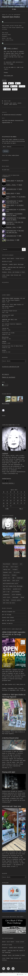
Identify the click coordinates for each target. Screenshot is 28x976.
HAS (13, 578)
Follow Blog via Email (9, 136)
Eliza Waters (10, 240)
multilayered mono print (10, 583)
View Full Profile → (8, 483)
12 (21, 497)
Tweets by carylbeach (8, 377)
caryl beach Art (10, 2)
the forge (6, 600)
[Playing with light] (14, 789)
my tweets (5, 374)
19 (21, 500)
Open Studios (13, 104)
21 (3, 503)
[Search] (24, 249)
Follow (6, 151)
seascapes (15, 597)
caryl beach (14, 566)
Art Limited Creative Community (12, 324)
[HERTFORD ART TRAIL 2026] (14, 850)
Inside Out (20, 180)
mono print (15, 580)
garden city (6, 578)
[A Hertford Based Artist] (14, 749)
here (11, 64)
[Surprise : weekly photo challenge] (20, 526)
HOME (20, 227)
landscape (20, 578)
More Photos (5, 403)
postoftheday (16, 591)
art (21, 564)
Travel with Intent (8, 617)
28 (3, 506)
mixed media (6, 580)
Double (4, 350)
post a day (6, 591)
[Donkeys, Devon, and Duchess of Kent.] (8, 538)
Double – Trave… (11, 184)
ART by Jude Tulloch (8, 620)
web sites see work (9, 603)
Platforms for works (8, 332)
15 (7, 500)
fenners (14, 575)
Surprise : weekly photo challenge (12, 264)
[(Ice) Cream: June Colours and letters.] (20, 551)
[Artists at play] (20, 518)
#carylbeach (6, 564)
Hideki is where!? (12, 48)
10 (14, 497)
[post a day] (3, 968)
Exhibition (6, 575)
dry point (17, 572)
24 (14, 503)
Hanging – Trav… (11, 227)
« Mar (7, 508)
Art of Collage (6, 614)
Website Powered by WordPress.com (11, 972)
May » (21, 508)
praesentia (6, 594)
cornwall (15, 569)
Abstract (15, 564)
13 (24, 497)
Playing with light (8, 315)
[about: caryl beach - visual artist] (8, 524)
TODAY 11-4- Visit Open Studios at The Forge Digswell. (13, 695)
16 (10, 500)
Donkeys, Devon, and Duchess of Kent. (13, 272)
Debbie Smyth (10, 180)
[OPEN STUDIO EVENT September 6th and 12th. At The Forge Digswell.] (14, 668)
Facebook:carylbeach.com (10, 366)
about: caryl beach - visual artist (13, 258)
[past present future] (13, 968)
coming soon (6, 569)
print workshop (16, 594)
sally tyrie (6, 597)
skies (22, 597)
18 (17, 500)
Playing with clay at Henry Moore (12, 346)
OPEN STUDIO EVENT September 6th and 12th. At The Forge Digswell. (13, 634)
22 (7, 503)
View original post (8, 75)
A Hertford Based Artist (9, 310)
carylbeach (17, 14)
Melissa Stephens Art (8, 611)
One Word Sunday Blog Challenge (12, 586)
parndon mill (17, 589)
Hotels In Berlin (7, 623)
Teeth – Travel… (11, 196)
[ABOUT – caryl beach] (8, 968)
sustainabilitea (11, 189)
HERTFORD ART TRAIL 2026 (9, 319)
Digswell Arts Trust (10, 103)
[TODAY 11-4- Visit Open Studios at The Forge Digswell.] (14, 730)
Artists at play (7, 261)
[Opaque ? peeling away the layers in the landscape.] (20, 538)
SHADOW (4, 341)
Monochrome (5, 337)
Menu (15, 9)
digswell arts (7, 572)
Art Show (5, 566)
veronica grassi (16, 600)
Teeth (20, 184)
